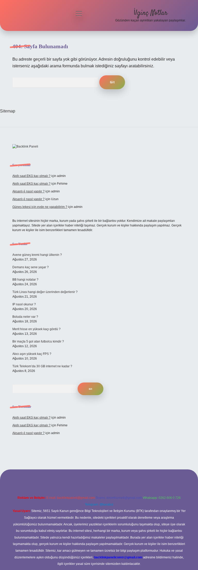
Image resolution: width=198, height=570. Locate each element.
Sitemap (7, 111)
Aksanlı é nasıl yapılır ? (28, 191)
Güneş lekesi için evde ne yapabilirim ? (39, 207)
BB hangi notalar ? (25, 279)
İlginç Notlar (151, 13)
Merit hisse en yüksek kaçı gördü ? (36, 329)
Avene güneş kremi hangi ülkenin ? (37, 255)
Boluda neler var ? (25, 317)
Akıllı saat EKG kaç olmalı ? (31, 176)
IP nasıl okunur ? (24, 304)
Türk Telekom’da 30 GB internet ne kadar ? (42, 366)
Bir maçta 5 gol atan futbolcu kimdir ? (38, 341)
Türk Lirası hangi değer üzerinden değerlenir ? (45, 292)
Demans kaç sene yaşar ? (30, 267)
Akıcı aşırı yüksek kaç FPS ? (31, 354)
